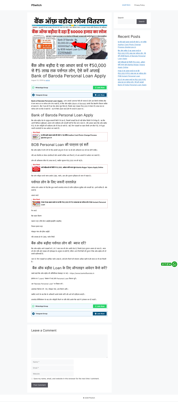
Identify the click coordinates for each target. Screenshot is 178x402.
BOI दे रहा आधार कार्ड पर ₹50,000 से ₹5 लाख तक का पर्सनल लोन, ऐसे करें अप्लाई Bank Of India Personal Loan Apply (132, 82)
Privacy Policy (139, 5)
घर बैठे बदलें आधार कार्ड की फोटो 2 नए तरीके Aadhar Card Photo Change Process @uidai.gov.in (132, 44)
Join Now (101, 87)
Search (121, 18)
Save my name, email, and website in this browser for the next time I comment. (66, 379)
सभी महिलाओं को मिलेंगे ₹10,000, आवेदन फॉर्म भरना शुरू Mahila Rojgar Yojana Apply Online (72, 167)
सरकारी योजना (126, 5)
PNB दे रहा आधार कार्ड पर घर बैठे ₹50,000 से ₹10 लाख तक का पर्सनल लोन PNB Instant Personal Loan (132, 73)
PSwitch (36, 5)
